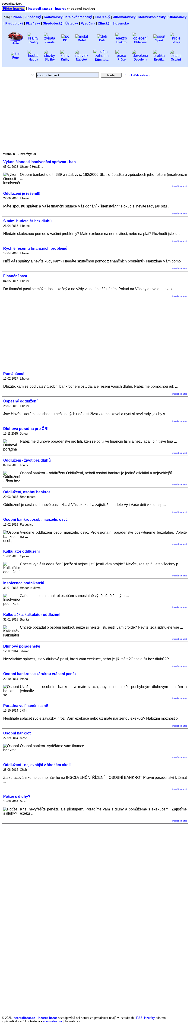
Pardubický (14, 23)
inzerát (175, 186)
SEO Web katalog (137, 75)
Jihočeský (33, 17)
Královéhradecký (78, 17)
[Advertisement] (43, 116)
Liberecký (102, 17)
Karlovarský (53, 17)
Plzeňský (33, 23)
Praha (17, 17)
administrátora (52, 1021)
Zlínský (104, 23)
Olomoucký (177, 17)
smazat (183, 186)
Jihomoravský (124, 17)
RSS (139, 1018)
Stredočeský (53, 23)
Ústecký (71, 23)
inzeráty (149, 1018)
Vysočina (88, 23)
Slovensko (120, 23)
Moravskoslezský (152, 17)
